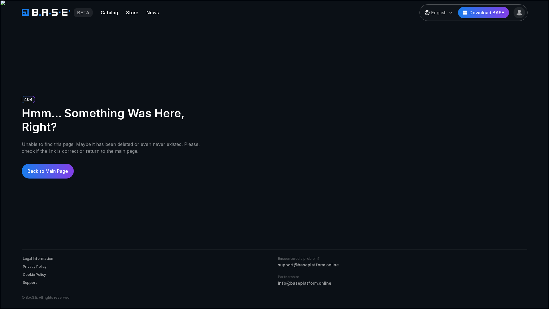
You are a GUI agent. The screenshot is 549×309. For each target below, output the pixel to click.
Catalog (109, 12)
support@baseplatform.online (308, 264)
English (439, 12)
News (152, 12)
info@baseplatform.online (304, 283)
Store (132, 12)
